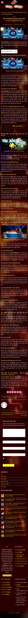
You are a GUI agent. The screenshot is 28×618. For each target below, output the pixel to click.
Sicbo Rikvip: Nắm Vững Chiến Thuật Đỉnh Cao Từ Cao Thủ (15, 535)
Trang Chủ (3, 12)
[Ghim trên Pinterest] (18, 392)
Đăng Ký (6, 585)
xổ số (2, 486)
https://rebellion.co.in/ (22, 586)
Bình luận (5, 427)
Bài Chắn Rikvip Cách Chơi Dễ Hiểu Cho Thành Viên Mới (15, 495)
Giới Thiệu (20, 550)
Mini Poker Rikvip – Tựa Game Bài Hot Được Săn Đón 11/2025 (14, 522)
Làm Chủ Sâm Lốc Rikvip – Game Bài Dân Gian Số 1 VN (15, 513)
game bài (3, 481)
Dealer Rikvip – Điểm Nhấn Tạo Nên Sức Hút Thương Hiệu (15, 526)
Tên (4, 439)
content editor (21, 24)
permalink (14, 398)
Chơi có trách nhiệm (21, 563)
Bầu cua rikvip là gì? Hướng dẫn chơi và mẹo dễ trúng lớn (21, 413)
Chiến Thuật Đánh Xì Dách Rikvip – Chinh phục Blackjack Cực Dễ (15, 517)
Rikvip (3, 549)
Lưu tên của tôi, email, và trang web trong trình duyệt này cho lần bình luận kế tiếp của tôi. (14, 460)
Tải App (6, 582)
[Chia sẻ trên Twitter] (13, 392)
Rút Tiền (6, 592)
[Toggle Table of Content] (14, 51)
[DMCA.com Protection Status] (7, 575)
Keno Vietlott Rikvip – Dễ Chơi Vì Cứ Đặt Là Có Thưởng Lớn (16, 500)
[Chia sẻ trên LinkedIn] (20, 392)
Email (4, 445)
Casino (9, 12)
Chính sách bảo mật (21, 561)
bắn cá (2, 476)
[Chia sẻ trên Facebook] (10, 392)
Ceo (19, 552)
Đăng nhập (6, 587)
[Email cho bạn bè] (15, 392)
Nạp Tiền (6, 589)
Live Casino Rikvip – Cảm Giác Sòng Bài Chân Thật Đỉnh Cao (15, 531)
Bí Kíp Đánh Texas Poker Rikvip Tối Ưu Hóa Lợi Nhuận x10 (16, 508)
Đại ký (5, 594)
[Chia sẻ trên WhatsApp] (8, 392)
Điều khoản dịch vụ (21, 558)
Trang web (5, 452)
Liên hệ (20, 566)
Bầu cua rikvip (17, 126)
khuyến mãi (4, 484)
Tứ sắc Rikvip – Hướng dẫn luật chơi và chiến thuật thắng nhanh (15, 504)
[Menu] (2, 2)
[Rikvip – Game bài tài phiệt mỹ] (14, 2)
